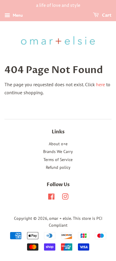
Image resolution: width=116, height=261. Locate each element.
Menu (17, 15)
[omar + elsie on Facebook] (51, 197)
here (100, 84)
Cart (106, 15)
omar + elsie (60, 218)
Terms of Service (58, 159)
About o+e (58, 143)
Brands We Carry (58, 151)
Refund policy (58, 167)
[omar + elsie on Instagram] (65, 197)
